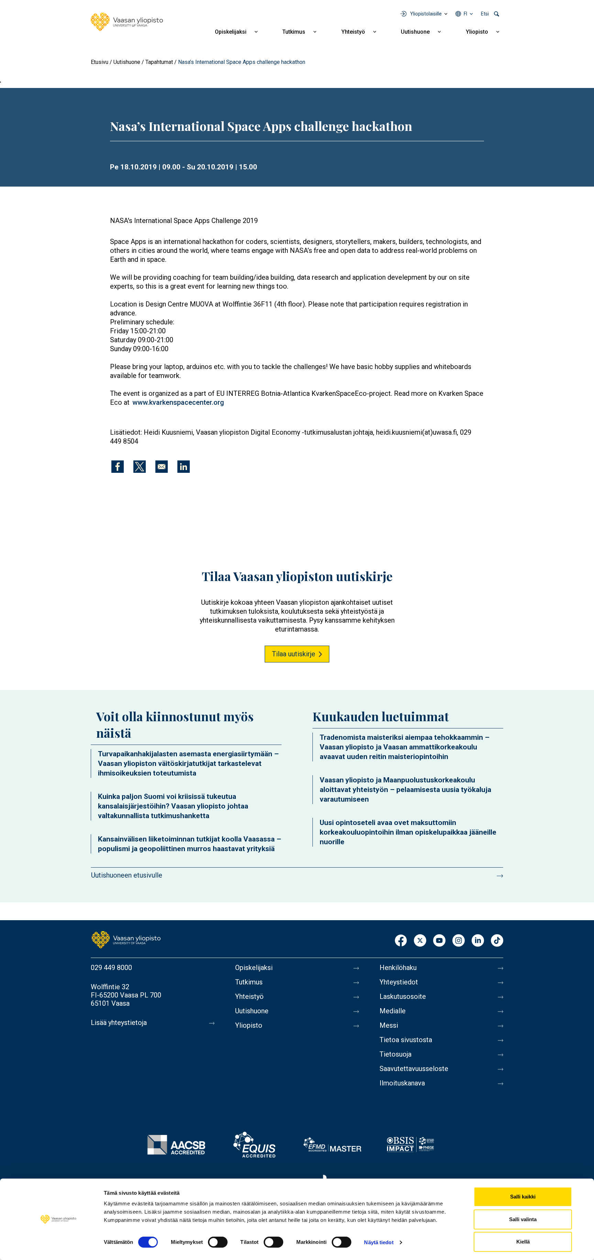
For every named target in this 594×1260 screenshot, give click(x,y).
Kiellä (523, 1242)
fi (465, 13)
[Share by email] (161, 466)
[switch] (218, 1242)
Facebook (401, 941)
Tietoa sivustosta (406, 1040)
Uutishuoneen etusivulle (126, 875)
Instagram (458, 941)
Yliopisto (477, 32)
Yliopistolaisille (426, 13)
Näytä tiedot (378, 1242)
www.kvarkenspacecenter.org (178, 402)
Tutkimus (293, 32)
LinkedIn (478, 941)
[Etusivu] (127, 22)
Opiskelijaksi (230, 32)
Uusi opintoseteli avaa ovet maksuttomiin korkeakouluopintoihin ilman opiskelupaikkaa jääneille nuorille (408, 832)
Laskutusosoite (403, 996)
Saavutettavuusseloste (414, 1068)
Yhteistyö (353, 32)
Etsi (485, 13)
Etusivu (99, 62)
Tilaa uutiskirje (293, 654)
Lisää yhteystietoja (119, 1022)
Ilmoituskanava (402, 1083)
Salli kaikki (523, 1197)
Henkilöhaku (398, 967)
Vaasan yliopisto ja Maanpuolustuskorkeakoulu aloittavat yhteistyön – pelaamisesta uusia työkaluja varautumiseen (405, 789)
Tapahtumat (159, 62)
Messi (389, 1025)
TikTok (497, 941)
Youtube (439, 941)
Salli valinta (523, 1219)
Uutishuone (415, 32)
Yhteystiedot (399, 982)
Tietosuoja (395, 1054)
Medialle (393, 1011)
